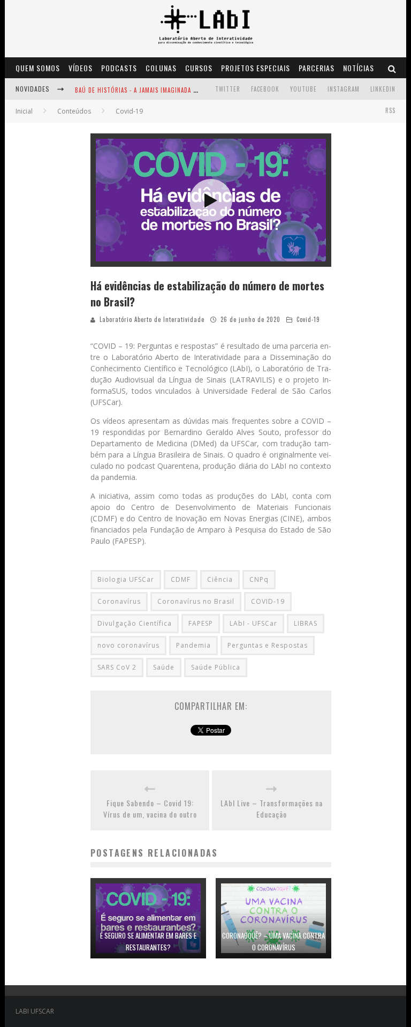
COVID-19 (268, 601)
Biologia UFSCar (125, 579)
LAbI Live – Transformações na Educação (271, 808)
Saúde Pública (215, 667)
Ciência (220, 579)
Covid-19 (308, 319)
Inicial (24, 111)
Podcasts (119, 67)
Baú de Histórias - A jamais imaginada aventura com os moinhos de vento (190, 90)
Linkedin (382, 89)
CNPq (259, 579)
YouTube (303, 89)
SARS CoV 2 (116, 667)
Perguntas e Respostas (267, 645)
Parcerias (316, 67)
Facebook (265, 89)
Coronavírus (119, 601)
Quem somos (38, 67)
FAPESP (200, 623)
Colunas (161, 67)
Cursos (198, 67)
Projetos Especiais (255, 67)
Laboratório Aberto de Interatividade (152, 319)
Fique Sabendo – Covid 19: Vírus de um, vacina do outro (150, 808)
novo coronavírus (128, 645)
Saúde (163, 667)
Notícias (358, 67)
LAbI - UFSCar (253, 623)
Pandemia (193, 645)
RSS (390, 110)
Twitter (227, 89)
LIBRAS (305, 623)
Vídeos (80, 67)
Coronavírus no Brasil (195, 601)
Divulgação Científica (134, 623)
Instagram (344, 89)
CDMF (181, 579)
